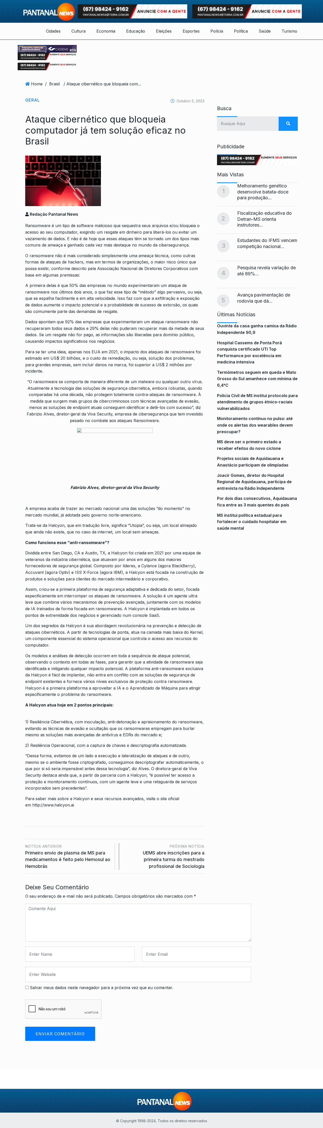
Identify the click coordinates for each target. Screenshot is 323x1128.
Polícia (216, 31)
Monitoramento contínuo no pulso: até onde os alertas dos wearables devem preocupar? (255, 425)
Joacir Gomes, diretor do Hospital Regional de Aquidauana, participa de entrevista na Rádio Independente (254, 482)
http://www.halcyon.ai (52, 804)
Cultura (78, 31)
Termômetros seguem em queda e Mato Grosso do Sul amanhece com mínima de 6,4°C (257, 379)
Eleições (164, 31)
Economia (105, 31)
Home (37, 83)
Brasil (54, 83)
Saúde (265, 31)
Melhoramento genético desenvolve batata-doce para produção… (262, 191)
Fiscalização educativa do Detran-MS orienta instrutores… (264, 219)
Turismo (289, 31)
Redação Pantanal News (53, 214)
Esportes (191, 31)
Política (241, 31)
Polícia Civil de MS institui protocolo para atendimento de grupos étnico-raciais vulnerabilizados (257, 402)
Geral (32, 100)
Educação (135, 31)
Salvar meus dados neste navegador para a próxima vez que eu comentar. (101, 987)
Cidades (53, 31)
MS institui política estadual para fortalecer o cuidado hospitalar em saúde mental (251, 522)
